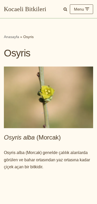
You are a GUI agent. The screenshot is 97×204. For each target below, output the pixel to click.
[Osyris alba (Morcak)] (48, 97)
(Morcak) (32, 137)
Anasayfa (11, 37)
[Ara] (65, 9)
